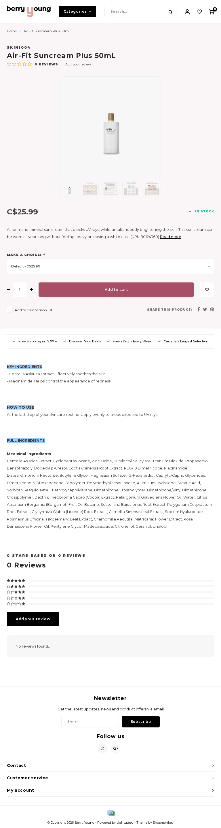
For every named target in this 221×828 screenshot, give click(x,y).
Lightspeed (125, 823)
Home (12, 31)
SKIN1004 (19, 48)
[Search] (170, 11)
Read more (170, 237)
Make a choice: (26, 255)
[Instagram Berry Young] (103, 749)
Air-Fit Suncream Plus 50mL (47, 31)
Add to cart (116, 289)
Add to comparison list (33, 310)
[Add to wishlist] (207, 289)
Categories (75, 11)
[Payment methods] (110, 812)
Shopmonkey (163, 823)
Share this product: (170, 309)
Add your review (78, 64)
